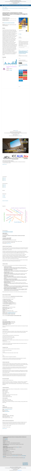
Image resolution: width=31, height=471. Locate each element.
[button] (21, 70)
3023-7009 (16, 130)
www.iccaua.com (20, 135)
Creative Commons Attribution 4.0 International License (23, 65)
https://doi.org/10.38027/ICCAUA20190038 (9, 22)
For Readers (3, 195)
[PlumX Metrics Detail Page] (4, 69)
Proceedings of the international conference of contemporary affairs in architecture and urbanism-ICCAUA (17, 5)
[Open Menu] (2, 5)
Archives (6, 7)
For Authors (3, 196)
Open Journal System (15, 455)
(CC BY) (24, 457)
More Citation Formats (21, 47)
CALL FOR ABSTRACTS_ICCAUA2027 (7, 231)
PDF (20, 34)
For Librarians (4, 197)
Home (3, 7)
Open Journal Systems (5, 200)
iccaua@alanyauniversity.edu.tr (8, 409)
